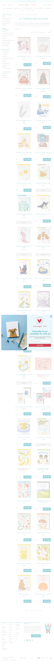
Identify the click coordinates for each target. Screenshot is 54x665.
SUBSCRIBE (40, 345)
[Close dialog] (51, 316)
